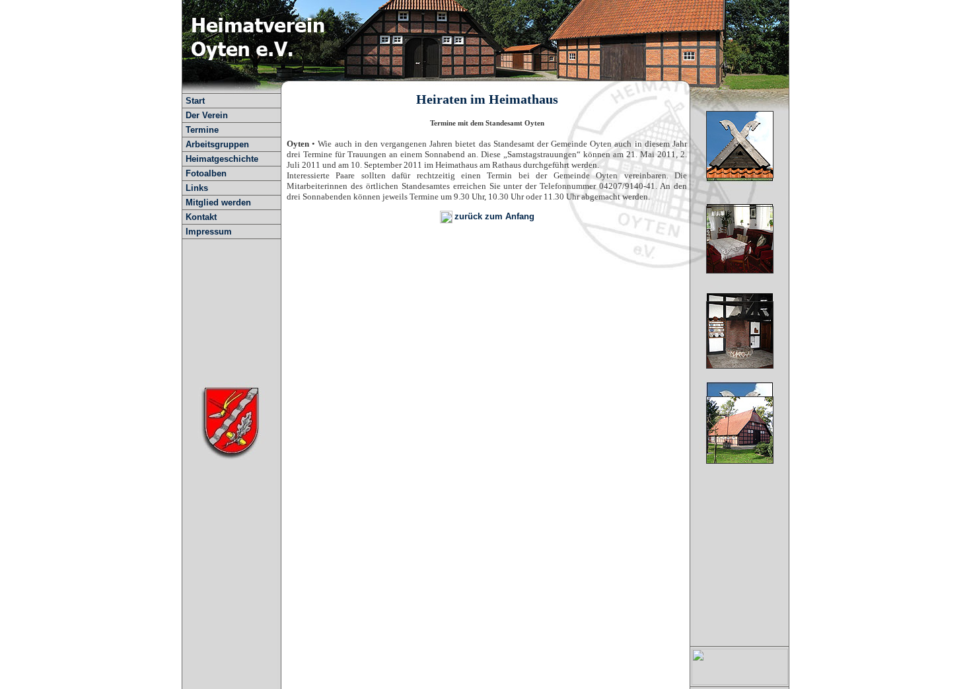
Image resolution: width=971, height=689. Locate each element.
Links (197, 188)
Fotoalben (206, 173)
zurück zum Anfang (494, 216)
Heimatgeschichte (222, 159)
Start (195, 101)
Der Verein (207, 115)
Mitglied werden (218, 202)
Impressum (209, 231)
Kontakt (201, 217)
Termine (202, 130)
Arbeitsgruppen (217, 144)
